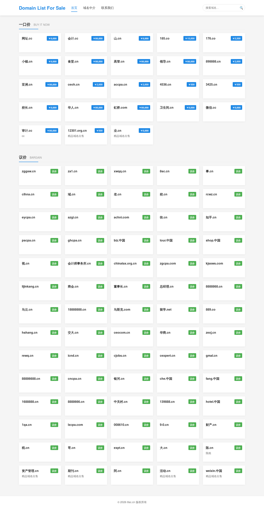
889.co (210, 309)
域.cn (71, 194)
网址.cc (27, 38)
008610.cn (121, 424)
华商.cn (165, 332)
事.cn (209, 171)
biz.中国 (119, 240)
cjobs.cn (120, 355)
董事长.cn (121, 286)
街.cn (163, 217)
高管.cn (119, 61)
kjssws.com (214, 263)
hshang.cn (29, 332)
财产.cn (211, 424)
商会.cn (73, 286)
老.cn (117, 194)
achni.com (121, 217)
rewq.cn (27, 355)
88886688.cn (31, 378)
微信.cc (211, 107)
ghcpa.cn (75, 240)
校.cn (163, 194)
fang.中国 (212, 378)
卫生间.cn (167, 107)
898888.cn (213, 61)
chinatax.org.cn (125, 263)
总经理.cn (167, 286)
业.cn (117, 130)
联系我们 (107, 7)
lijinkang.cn (30, 286)
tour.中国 (166, 240)
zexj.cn (211, 332)
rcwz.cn (211, 194)
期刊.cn (73, 470)
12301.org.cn (77, 130)
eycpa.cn (28, 217)
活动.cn (165, 470)
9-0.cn (164, 424)
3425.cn (211, 84)
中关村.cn (121, 401)
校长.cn (27, 107)
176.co (210, 38)
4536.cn (165, 84)
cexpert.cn (167, 355)
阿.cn (117, 470)
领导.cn (165, 61)
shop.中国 (213, 240)
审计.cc (27, 130)
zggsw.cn (29, 171)
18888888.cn (77, 309)
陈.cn (209, 447)
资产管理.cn (30, 470)
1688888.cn (30, 401)
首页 (74, 7)
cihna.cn (28, 194)
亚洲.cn (27, 84)
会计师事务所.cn (79, 263)
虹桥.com (120, 107)
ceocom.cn (122, 332)
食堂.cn (73, 61)
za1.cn (72, 171)
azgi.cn (73, 217)
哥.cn (71, 447)
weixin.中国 (214, 470)
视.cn (25, 263)
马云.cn (27, 309)
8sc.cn (164, 171)
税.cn (25, 447)
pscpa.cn (28, 240)
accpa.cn (120, 84)
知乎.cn (211, 217)
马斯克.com (122, 309)
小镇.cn (27, 61)
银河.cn (119, 378)
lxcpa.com (75, 424)
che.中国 (166, 378)
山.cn (117, 38)
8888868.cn (214, 286)
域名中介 (89, 7)
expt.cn (119, 447)
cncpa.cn (74, 378)
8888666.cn (76, 401)
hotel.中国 (213, 401)
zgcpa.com (168, 263)
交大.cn (73, 332)
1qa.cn (27, 424)
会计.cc (73, 38)
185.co (164, 38)
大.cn (163, 447)
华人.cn (73, 107)
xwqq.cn (120, 171)
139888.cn (167, 401)
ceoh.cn (74, 84)
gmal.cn (211, 355)
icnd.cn (73, 355)
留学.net (165, 309)
